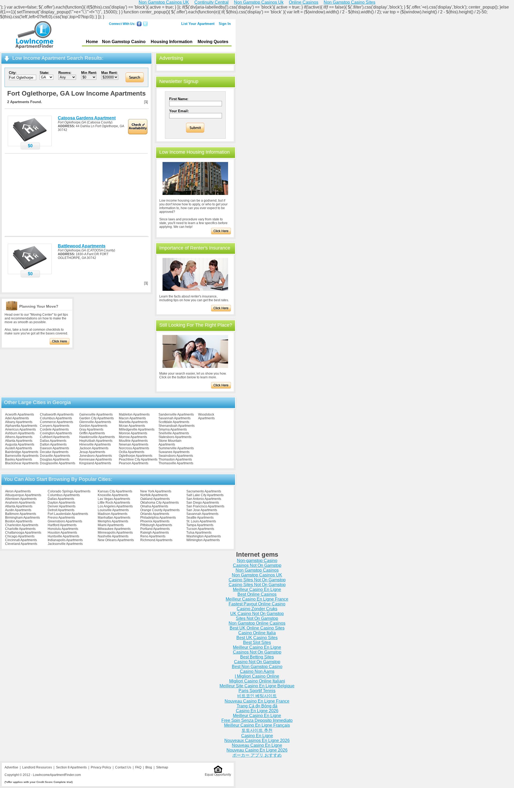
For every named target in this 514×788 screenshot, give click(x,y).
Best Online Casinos (257, 594)
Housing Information (171, 41)
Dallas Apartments (53, 441)
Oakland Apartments (155, 499)
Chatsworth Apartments (57, 414)
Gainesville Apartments (96, 414)
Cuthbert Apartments (55, 437)
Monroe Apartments (133, 433)
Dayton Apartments (61, 502)
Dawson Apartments (54, 448)
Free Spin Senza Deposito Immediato (257, 720)
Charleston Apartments (21, 525)
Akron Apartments (18, 491)
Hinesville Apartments (95, 444)
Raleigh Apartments (154, 532)
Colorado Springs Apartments (69, 491)
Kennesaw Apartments (95, 459)
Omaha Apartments (154, 506)
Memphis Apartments (113, 521)
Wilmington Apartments (203, 540)
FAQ (138, 767)
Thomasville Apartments (175, 463)
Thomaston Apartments (175, 459)
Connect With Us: (122, 24)
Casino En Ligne (257, 735)
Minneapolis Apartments (115, 532)
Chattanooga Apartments (23, 532)
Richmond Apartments (156, 540)
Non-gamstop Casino (257, 560)
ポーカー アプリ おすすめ (257, 755)
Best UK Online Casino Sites (257, 628)
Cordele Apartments (54, 429)
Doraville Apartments (55, 456)
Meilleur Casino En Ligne (257, 589)
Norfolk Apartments (154, 495)
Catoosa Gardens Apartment (87, 118)
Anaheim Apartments (20, 502)
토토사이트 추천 (257, 730)
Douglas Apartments (54, 459)
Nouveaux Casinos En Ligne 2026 (257, 740)
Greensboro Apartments (65, 521)
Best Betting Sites (257, 657)
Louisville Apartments (113, 510)
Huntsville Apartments (63, 536)
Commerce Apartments (56, 422)
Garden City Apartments (96, 418)
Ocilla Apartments (131, 452)
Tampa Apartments (199, 525)
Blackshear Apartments (22, 463)
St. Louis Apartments (201, 521)
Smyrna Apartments (172, 429)
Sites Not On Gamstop (257, 618)
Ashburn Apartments (20, 433)
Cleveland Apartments (21, 544)
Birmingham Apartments (22, 517)
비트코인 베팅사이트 (257, 695)
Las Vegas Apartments (114, 499)
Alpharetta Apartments (21, 426)
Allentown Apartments (21, 499)
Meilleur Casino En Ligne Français (257, 725)
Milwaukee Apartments (114, 529)
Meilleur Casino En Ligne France (257, 599)
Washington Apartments (203, 536)
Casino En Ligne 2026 (257, 710)
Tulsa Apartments (198, 532)
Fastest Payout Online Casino (257, 604)
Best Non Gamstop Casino (257, 666)
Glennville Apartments (95, 422)
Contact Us (123, 767)
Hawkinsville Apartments (97, 437)
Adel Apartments (17, 418)
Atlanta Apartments (18, 441)
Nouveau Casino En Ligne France (257, 701)
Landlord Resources (37, 767)
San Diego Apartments (202, 502)
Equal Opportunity (218, 774)
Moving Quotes (213, 41)
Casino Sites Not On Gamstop (257, 580)
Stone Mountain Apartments (170, 442)
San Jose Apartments (201, 510)
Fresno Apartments (61, 517)
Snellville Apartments (173, 433)
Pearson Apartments (133, 463)
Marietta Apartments (133, 422)
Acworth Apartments (19, 414)
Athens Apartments (18, 437)
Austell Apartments (18, 448)
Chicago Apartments (20, 536)
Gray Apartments (91, 429)
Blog (148, 767)
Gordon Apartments (93, 426)
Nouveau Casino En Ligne (257, 745)
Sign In (225, 24)
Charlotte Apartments (20, 529)
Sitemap (162, 767)
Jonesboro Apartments (95, 456)
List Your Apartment (197, 24)
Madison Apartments (112, 514)
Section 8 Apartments (71, 767)
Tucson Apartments (200, 529)
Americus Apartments (20, 429)
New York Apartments (155, 491)
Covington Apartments (56, 433)
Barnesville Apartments (22, 456)
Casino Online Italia (257, 633)
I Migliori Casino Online (257, 676)
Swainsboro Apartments (175, 456)
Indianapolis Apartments (65, 540)
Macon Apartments (132, 418)
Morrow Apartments (133, 437)
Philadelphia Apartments (158, 517)
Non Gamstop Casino (124, 41)
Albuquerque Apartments (23, 495)
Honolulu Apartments (63, 529)
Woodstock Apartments (206, 416)
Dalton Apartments (53, 444)
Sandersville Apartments (176, 414)
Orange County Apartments (160, 510)
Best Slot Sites (257, 642)
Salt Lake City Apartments (205, 495)
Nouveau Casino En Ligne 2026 (257, 750)
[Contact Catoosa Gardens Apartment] (30, 141)
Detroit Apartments (61, 510)
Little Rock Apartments (114, 502)
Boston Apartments (18, 521)
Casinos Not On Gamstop (257, 565)
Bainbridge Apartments (21, 452)
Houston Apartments (62, 532)
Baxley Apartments (18, 459)
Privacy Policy (101, 767)
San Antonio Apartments (203, 499)
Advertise (11, 767)
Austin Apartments (18, 510)
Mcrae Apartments (132, 426)
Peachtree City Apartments (138, 459)
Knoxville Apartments (113, 495)
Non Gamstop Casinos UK (257, 575)
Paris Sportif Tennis (257, 690)
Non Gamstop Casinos (257, 570)
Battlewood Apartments (81, 246)
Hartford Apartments (62, 525)
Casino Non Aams (257, 671)
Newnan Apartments (133, 444)
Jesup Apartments (92, 452)
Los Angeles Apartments (115, 506)
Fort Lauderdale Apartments (68, 514)
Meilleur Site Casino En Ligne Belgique (257, 686)
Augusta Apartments (19, 444)
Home (92, 41)
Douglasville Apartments (57, 463)
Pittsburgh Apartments (156, 525)
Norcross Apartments (134, 448)
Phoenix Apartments (154, 521)
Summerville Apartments (176, 448)
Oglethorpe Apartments (135, 456)
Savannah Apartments (174, 418)
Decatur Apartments (54, 452)
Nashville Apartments (113, 536)
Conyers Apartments (54, 426)
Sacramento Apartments (203, 491)
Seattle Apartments (200, 517)
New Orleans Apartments (116, 540)
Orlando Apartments (154, 514)
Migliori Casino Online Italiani (257, 681)
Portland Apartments (155, 529)
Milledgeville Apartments (136, 429)
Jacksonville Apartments (65, 544)
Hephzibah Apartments (95, 441)
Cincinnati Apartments (21, 540)
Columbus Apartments (56, 418)
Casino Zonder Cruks (257, 608)
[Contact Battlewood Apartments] (30, 269)
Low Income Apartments (34, 35)
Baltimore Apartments (20, 514)
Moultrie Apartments (133, 441)
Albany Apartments (18, 422)
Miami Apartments (111, 525)
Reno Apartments (152, 536)
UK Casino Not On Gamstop (257, 613)
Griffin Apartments (92, 433)
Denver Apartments (61, 506)
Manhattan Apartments (114, 517)
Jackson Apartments (93, 448)
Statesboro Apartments (174, 437)
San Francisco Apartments (205, 506)
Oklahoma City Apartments (159, 502)
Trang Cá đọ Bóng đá (257, 706)
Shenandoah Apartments (176, 426)
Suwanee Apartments (174, 452)
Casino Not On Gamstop (257, 661)
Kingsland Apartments (95, 463)
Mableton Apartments (134, 414)
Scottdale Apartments (173, 422)
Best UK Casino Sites (257, 637)
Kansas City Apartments (115, 491)
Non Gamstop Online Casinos (257, 623)
